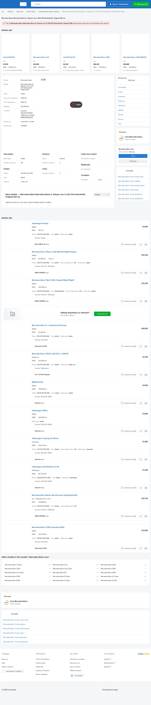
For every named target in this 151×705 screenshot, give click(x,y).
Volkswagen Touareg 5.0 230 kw (45, 438)
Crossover (121, 96)
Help (3, 663)
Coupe (120, 92)
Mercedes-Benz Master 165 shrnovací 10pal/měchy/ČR (54, 495)
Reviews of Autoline (42, 670)
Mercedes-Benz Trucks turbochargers (131, 185)
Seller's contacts (7, 667)
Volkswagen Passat (40, 223)
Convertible (122, 87)
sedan (23, 94)
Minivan (120, 115)
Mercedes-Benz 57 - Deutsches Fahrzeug (49, 325)
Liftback (120, 110)
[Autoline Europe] (9, 4)
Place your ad (102, 314)
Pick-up (120, 119)
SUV (119, 124)
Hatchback (121, 105)
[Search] (33, 4)
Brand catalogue (41, 674)
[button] (141, 244)
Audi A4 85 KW (9, 57)
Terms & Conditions (42, 659)
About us (5, 659)
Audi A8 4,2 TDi (69, 57)
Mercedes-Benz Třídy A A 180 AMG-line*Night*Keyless (54, 252)
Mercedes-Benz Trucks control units (130, 177)
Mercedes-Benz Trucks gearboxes (130, 194)
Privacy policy (40, 663)
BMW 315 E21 (37, 382)
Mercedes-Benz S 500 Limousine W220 (48, 527)
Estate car (121, 101)
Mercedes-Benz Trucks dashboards (130, 198)
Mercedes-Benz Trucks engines (129, 181)
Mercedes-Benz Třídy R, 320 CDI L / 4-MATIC (50, 354)
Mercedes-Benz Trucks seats (128, 190)
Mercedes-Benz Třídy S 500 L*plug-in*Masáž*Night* (53, 280)
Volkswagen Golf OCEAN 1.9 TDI (45, 467)
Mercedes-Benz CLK (41, 57)
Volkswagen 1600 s (40, 410)
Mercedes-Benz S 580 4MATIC (135, 57)
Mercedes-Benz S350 (101, 57)
